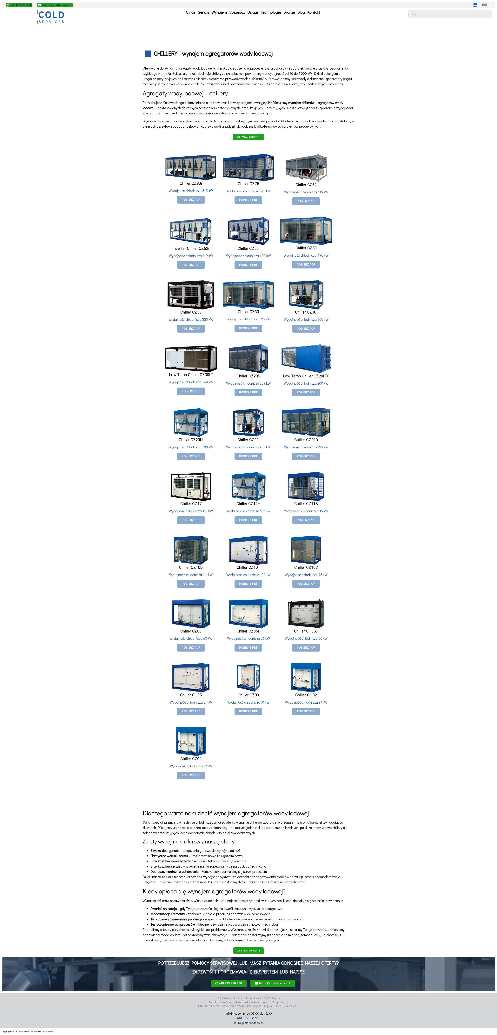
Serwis (203, 12)
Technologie (271, 12)
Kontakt (313, 12)
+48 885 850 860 (248, 1018)
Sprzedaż (237, 12)
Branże (289, 12)
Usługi (252, 12)
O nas (190, 12)
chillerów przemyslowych (261, 940)
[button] (248, 137)
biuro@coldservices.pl (248, 1023)
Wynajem (219, 12)
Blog (301, 12)
